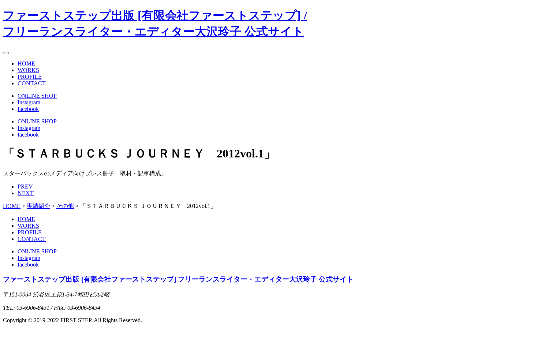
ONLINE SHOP (37, 96)
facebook (28, 109)
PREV (25, 186)
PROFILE (30, 77)
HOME (26, 63)
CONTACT (32, 83)
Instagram (29, 102)
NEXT (26, 193)
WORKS (28, 70)
